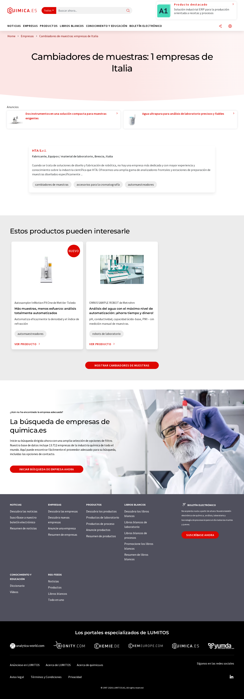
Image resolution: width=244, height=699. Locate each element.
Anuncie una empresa (62, 528)
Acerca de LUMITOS (58, 665)
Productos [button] (49, 26)
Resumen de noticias (23, 528)
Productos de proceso (100, 524)
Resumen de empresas (62, 534)
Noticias (53, 581)
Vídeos (14, 592)
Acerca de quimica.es (90, 665)
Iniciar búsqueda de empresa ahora (46, 469)
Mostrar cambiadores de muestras (122, 365)
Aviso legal (17, 677)
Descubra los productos (101, 511)
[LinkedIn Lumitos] (231, 677)
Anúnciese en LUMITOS (25, 665)
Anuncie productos (98, 530)
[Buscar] (128, 11)
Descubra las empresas (63, 511)
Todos (48, 10)
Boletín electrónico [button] (145, 26)
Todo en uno (56, 600)
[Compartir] (220, 26)
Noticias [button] (14, 26)
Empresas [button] (30, 26)
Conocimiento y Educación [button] (106, 26)
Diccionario (17, 586)
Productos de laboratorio (102, 517)
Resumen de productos (101, 536)
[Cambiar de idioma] (230, 26)
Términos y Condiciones (46, 677)
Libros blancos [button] (72, 26)
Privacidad (75, 677)
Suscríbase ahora (200, 535)
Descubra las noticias (23, 511)
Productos (55, 587)
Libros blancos (57, 594)
